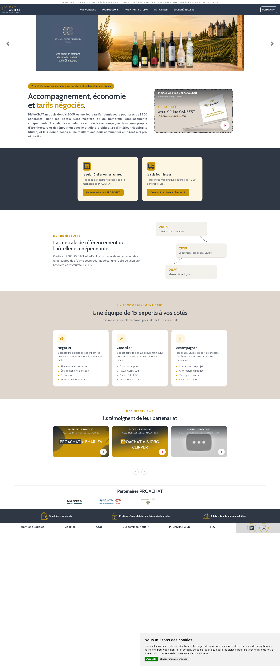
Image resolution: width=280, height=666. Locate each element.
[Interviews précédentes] (135, 471)
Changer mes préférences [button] (173, 659)
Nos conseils (88, 9)
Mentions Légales (32, 526)
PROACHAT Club (179, 526)
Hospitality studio (136, 9)
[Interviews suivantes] (144, 471)
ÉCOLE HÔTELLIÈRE (184, 9)
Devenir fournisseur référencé (167, 192)
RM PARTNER (161, 9)
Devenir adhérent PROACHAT (103, 192)
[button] (7, 43)
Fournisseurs (110, 9)
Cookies (70, 526)
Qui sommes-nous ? (135, 526)
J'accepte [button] (151, 659)
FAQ (212, 526)
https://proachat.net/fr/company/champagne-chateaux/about (140, 17)
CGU (99, 526)
